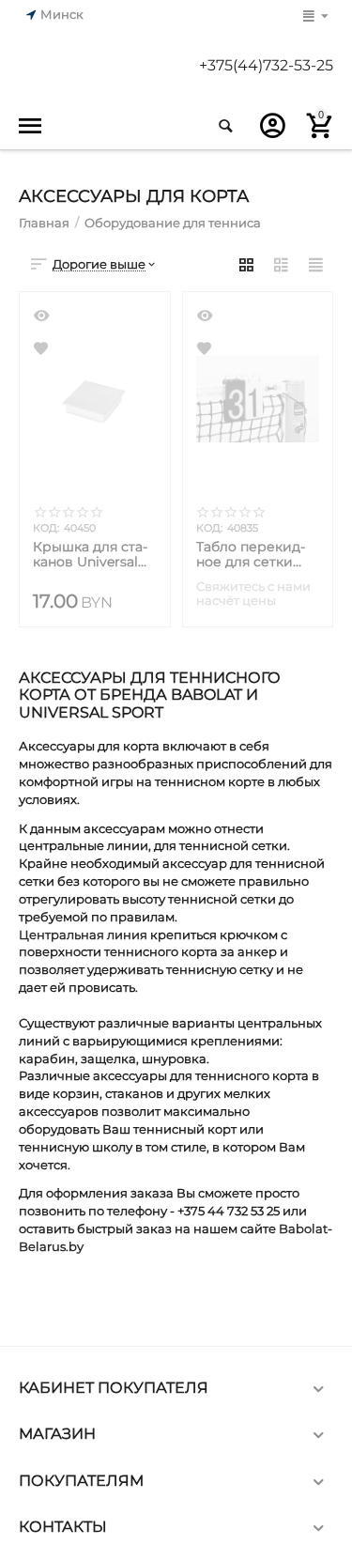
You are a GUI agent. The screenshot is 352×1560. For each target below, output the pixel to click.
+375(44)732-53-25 (266, 65)
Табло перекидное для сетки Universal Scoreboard (250, 554)
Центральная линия (83, 934)
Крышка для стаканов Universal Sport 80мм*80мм (93, 554)
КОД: (46, 527)
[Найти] (225, 126)
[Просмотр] (43, 315)
